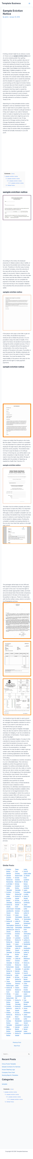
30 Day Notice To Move (18, 1014)
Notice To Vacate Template (18, 1002)
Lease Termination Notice (18, 917)
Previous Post (17, 1042)
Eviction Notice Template (9, 900)
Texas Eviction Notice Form (10, 983)
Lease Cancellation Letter (27, 892)
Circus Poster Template (9, 1064)
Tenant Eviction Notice (8, 917)
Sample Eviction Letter (17, 973)
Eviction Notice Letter (8, 894)
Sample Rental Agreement (18, 1029)
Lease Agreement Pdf (18, 996)
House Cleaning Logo (8, 1069)
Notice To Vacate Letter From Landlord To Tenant (9, 909)
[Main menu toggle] (29, 3)
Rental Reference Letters (27, 958)
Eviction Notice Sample (8, 871)
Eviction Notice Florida (8, 1002)
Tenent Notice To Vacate (18, 989)
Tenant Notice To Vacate (9, 971)
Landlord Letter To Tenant (26, 952)
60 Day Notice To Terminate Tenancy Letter (18, 981)
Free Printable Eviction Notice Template (9, 958)
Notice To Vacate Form (9, 977)
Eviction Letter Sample (8, 936)
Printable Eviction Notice (17, 911)
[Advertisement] (16, 35)
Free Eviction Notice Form (18, 873)
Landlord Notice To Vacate (18, 940)
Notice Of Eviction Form (9, 989)
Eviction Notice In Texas (9, 1008)
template (4, 1084)
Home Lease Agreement (27, 1010)
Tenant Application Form (27, 927)
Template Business (11, 3)
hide (13, 173)
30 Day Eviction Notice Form (10, 996)
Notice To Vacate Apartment (27, 965)
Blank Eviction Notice (8, 1029)
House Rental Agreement (27, 979)
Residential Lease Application (27, 946)
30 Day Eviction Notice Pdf (18, 879)
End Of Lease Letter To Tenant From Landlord (27, 875)
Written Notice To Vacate (9, 1014)
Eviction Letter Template (9, 888)
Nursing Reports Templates (10, 1075)
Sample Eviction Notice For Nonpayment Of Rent (9, 880)
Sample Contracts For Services (11, 1067)
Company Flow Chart (8, 1072)
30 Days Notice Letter (17, 954)
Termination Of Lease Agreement (27, 921)
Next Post (17, 1045)
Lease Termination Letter (27, 906)
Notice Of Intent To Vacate (18, 1008)
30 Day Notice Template (9, 950)
